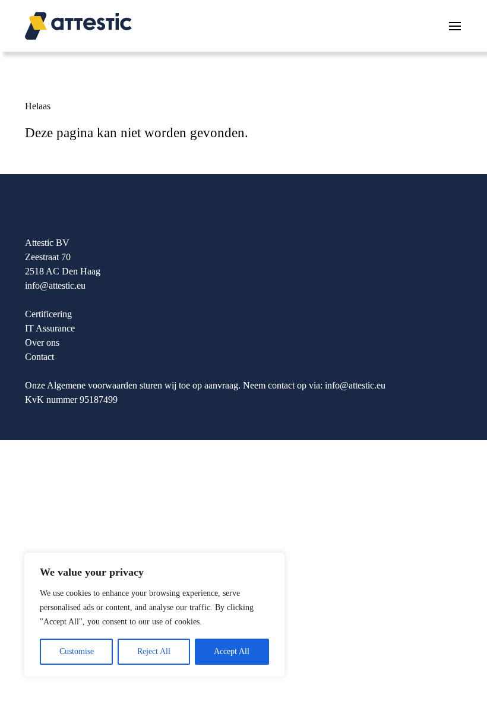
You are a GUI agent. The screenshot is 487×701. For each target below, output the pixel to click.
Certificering (48, 314)
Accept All (231, 651)
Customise (76, 651)
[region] (154, 614)
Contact (39, 357)
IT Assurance (50, 328)
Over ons (42, 342)
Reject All (153, 651)
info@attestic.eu (55, 285)
